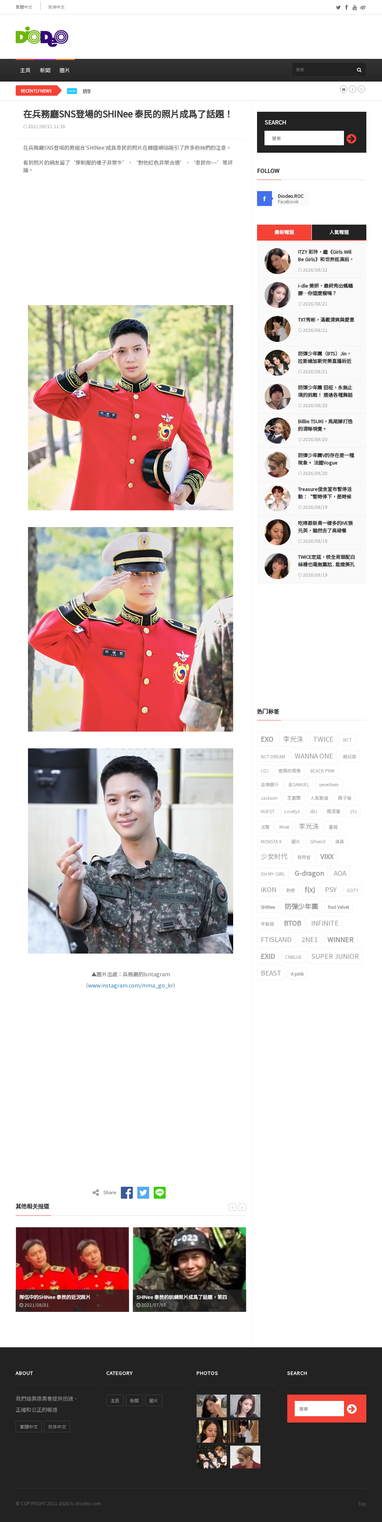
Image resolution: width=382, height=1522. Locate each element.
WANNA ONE (314, 755)
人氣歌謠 (319, 798)
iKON (268, 889)
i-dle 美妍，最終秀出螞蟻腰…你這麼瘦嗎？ (325, 289)
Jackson (269, 798)
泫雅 (265, 827)
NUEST (268, 811)
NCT (347, 739)
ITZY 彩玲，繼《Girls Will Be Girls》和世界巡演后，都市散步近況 (326, 259)
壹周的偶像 (289, 770)
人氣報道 (339, 231)
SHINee (268, 907)
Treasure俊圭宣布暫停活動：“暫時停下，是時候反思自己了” (325, 496)
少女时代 (274, 856)
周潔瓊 (333, 811)
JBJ (313, 811)
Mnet (284, 827)
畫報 (333, 827)
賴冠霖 (349, 756)
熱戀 (290, 890)
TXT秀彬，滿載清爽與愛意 (326, 319)
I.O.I (265, 770)
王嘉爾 (294, 798)
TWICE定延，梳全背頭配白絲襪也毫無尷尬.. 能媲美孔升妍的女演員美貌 (326, 564)
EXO (267, 738)
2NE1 (309, 939)
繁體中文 (24, 7)
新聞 (45, 70)
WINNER (341, 939)
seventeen (329, 784)
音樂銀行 (270, 784)
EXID (268, 956)
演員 (339, 841)
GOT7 (352, 890)
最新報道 (284, 231)
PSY (331, 889)
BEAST (271, 972)
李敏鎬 (267, 923)
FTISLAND (276, 939)
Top (362, 1503)
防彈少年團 (301, 906)
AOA (340, 873)
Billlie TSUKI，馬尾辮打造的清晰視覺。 (325, 425)
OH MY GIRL (273, 874)
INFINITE (325, 923)
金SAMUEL (298, 784)
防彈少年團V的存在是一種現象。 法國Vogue (326, 458)
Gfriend (317, 841)
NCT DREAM (273, 756)
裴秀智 (304, 857)
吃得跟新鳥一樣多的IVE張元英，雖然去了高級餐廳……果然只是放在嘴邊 (325, 530)
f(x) (310, 889)
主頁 (25, 70)
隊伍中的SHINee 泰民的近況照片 (55, 1296)
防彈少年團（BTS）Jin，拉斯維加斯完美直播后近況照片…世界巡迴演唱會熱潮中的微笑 (177, 91)
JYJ (353, 811)
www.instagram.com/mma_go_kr (130, 985)
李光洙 (293, 738)
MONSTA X (271, 841)
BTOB (292, 923)
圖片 (65, 70)
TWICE (323, 738)
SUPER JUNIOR (335, 956)
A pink (297, 973)
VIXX (327, 856)
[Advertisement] (230, 37)
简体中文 (56, 7)
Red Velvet (338, 907)
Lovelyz (292, 811)
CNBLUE (293, 957)
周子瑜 (344, 798)
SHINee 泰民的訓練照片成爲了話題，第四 (182, 1296)
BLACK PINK (322, 770)
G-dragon (309, 873)
